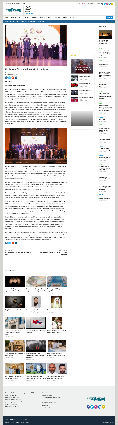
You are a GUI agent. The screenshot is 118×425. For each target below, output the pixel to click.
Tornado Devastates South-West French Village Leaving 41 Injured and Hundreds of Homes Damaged (105, 109)
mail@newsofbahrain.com (17, 85)
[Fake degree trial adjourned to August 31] (57, 281)
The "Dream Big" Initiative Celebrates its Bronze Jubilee (18, 253)
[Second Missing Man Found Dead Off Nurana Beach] (57, 368)
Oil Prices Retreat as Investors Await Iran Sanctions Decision (103, 42)
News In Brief (51, 310)
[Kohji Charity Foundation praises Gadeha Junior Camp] (57, 346)
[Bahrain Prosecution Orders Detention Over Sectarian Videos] (15, 323)
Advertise (98, 3)
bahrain (7, 74)
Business (34, 17)
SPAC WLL (110, 422)
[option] (105, 116)
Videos (65, 17)
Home (88, 3)
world (100, 48)
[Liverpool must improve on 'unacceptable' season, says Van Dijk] (82, 66)
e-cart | (79, 3)
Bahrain (13, 17)
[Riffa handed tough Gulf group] (74, 92)
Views (50, 17)
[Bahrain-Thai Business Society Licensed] (36, 323)
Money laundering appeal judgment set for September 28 (105, 188)
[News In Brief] (57, 302)
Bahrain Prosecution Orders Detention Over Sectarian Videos (13, 332)
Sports (42, 17)
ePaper (84, 3)
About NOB (12, 419)
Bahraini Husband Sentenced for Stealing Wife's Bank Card (53, 253)
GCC (20, 17)
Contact (25, 419)
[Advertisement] (81, 10)
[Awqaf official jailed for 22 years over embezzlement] (15, 302)
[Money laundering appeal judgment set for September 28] (36, 281)
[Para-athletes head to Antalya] (74, 85)
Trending (57, 17)
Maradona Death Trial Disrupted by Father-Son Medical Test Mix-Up (104, 168)
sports (101, 82)
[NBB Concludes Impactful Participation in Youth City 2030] (36, 368)
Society (72, 17)
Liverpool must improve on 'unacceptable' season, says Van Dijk (82, 69)
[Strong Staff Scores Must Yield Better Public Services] (57, 323)
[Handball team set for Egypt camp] (74, 99)
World (27, 17)
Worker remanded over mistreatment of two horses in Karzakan (35, 355)
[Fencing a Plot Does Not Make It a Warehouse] (15, 346)
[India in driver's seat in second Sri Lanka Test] (74, 78)
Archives (92, 3)
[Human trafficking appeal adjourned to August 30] (15, 281)
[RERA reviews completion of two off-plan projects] (15, 368)
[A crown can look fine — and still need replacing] (36, 302)
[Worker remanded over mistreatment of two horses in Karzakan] (36, 346)
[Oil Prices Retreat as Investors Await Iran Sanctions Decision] (105, 34)
